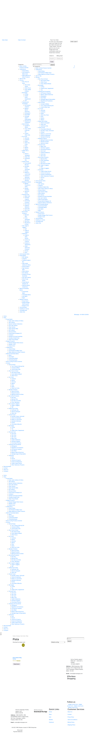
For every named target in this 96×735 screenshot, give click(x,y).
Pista (26, 146)
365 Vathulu (25, 257)
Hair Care (27, 204)
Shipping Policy (71, 724)
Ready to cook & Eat (46, 133)
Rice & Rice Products (43, 157)
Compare (6, 471)
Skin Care (27, 210)
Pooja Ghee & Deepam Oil (44, 201)
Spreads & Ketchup (45, 137)
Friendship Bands (26, 294)
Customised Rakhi (42, 205)
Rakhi (23, 297)
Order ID (51, 55)
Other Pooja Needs (43, 199)
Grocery (22, 80)
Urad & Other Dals (45, 107)
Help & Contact (22, 40)
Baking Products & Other (27, 185)
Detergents (27, 113)
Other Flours (28, 88)
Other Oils (27, 157)
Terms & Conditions (72, 719)
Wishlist (51, 719)
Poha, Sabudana (45, 160)
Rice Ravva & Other (45, 163)
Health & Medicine (45, 152)
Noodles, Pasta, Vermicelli (27, 168)
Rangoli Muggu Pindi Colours (45, 215)
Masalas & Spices (26, 182)
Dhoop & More (25, 266)
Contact (6, 468)
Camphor (24, 258)
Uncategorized (23, 310)
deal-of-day (22, 78)
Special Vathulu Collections (45, 202)
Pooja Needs (23, 255)
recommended (23, 307)
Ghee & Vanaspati (45, 122)
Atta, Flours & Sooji (43, 79)
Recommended (7, 466)
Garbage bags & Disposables (28, 117)
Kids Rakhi (24, 296)
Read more (16, 664)
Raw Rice (27, 221)
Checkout (51, 722)
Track (51, 61)
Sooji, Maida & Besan (46, 83)
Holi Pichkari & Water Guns (44, 72)
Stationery (24, 233)
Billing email (59, 55)
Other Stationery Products (27, 247)
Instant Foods (25, 161)
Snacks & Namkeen (45, 135)
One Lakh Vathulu (26, 277)
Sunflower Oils (44, 126)
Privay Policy (71, 717)
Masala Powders (45, 141)
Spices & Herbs (44, 143)
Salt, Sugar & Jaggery (43, 165)
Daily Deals (5, 40)
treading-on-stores (24, 308)
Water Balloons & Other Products (46, 74)
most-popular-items (24, 254)
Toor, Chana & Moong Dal (28, 130)
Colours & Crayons (45, 173)
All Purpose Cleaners (46, 93)
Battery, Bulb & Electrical (27, 110)
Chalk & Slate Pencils (27, 237)
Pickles (26, 171)
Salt (26, 229)
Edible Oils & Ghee (42, 121)
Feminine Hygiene (45, 148)
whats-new (22, 312)
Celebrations (23, 69)
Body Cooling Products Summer (43, 68)
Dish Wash (27, 114)
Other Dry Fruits (45, 115)
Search (52, 64)
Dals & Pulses (25, 124)
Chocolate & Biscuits (46, 129)
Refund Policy (71, 722)
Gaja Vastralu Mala (42, 191)
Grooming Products (45, 149)
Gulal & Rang (25, 70)
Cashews (27, 139)
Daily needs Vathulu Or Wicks (45, 188)
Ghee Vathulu (25, 271)
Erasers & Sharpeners (46, 174)
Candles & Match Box (43, 187)
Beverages (24, 92)
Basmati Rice (44, 158)
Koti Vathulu (25, 272)
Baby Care (27, 196)
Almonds (27, 138)
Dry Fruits (24, 136)
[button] (36, 314)
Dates (26, 141)
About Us (6, 469)
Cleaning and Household (44, 91)
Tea (26, 100)
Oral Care (27, 208)
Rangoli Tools (25, 305)
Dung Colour (25, 301)
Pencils (26, 250)
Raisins (26, 147)
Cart (50, 717)
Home (5, 316)
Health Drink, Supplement (47, 88)
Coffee (26, 94)
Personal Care (25, 194)
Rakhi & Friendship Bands (42, 204)
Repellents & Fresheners (47, 101)
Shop (5, 317)
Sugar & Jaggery (45, 168)
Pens (26, 252)
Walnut (26, 149)
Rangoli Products (24, 299)
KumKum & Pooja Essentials (45, 196)
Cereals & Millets (45, 104)
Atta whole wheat (45, 80)
